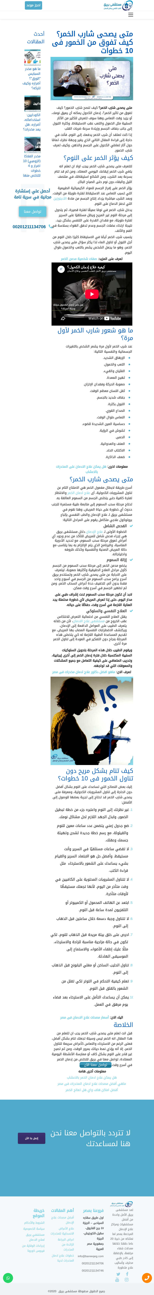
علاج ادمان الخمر (79, 493)
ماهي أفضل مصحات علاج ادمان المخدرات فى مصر (92, 1084)
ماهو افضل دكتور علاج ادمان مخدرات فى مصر (83, 672)
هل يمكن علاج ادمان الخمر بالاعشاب (92, 1077)
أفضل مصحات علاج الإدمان (62, 1220)
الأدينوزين (60, 198)
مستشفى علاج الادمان (89, 621)
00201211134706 (29, 227)
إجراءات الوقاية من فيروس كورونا (33, 1248)
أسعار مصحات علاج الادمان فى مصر (84, 1017)
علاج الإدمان (94, 532)
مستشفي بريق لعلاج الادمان (35, 1237)
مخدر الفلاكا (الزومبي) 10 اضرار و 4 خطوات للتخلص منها (32, 166)
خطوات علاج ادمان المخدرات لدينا (63, 1258)
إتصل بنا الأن (31, 1138)
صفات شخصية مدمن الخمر (79, 259)
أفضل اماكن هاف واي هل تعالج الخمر (92, 1090)
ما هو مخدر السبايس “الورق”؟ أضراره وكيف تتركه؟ (31, 78)
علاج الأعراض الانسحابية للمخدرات (62, 1231)
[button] (32, 211)
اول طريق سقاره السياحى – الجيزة (93, 1220)
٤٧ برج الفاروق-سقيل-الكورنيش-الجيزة (93, 1233)
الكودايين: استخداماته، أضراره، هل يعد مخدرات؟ (32, 122)
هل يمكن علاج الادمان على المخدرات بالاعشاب (81, 469)
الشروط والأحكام (34, 1222)
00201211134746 (93, 1270)
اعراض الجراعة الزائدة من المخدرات (66, 1244)
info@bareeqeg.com (91, 1256)
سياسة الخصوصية (34, 1228)
